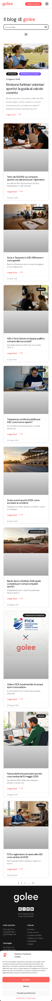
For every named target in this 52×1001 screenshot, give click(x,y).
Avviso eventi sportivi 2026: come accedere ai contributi (23, 502)
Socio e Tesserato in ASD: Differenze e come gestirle (25, 259)
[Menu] (47, 3)
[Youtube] (32, 909)
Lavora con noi (32, 932)
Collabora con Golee (35, 938)
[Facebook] (20, 909)
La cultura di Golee (34, 935)
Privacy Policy (31, 998)
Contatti (30, 944)
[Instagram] (24, 909)
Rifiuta (26, 986)
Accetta (26, 979)
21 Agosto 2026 (13, 79)
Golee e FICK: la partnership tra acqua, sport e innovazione (25, 686)
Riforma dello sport (30, 74)
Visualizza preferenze (26, 993)
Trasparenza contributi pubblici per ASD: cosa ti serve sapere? (23, 421)
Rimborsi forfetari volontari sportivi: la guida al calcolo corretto (25, 89)
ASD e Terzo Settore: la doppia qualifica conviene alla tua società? (25, 340)
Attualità (12, 74)
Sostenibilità (31, 941)
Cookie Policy (20, 998)
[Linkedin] (28, 909)
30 (33, 883)
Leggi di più (11, 114)
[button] (26, 34)
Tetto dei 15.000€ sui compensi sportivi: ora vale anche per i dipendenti (25, 178)
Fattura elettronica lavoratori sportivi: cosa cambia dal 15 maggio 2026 (24, 775)
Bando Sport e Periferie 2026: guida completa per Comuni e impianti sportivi (24, 584)
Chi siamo (30, 929)
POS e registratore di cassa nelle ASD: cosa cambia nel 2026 (25, 856)
